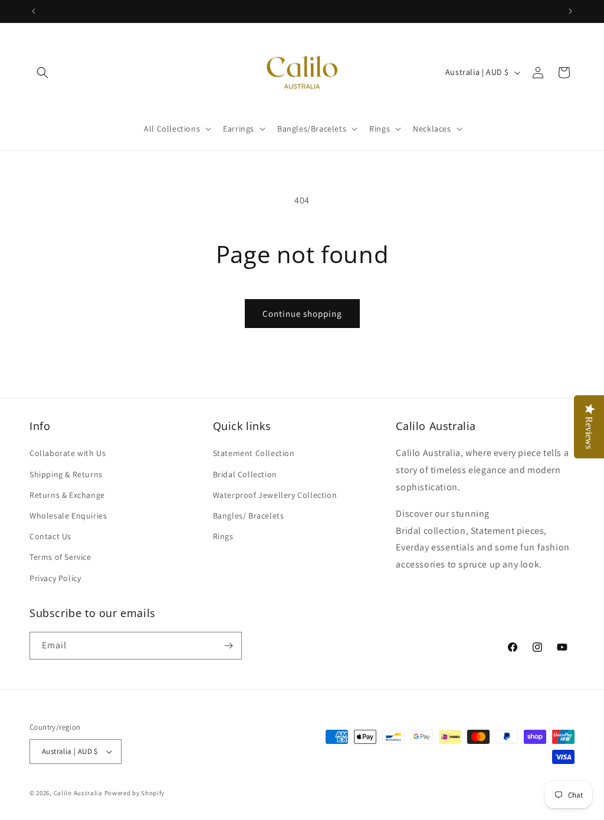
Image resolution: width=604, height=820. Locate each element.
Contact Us (50, 536)
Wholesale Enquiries (68, 515)
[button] (42, 73)
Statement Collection (254, 453)
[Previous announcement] (34, 11)
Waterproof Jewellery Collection (275, 495)
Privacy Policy (55, 578)
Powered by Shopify (134, 793)
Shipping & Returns (66, 474)
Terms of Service (60, 557)
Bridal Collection (245, 474)
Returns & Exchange (67, 495)
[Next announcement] (570, 11)
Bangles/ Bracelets (248, 515)
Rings (223, 536)
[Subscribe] (228, 646)
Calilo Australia (78, 793)
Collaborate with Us (67, 453)
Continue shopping (302, 313)
